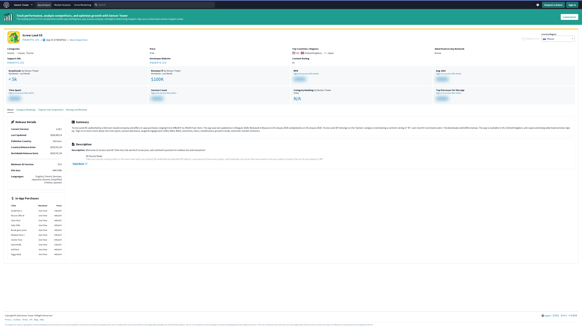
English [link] (548, 315)
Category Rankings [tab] (26, 109)
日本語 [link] (556, 315)
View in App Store (78, 39)
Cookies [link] (17, 319)
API (31, 319)
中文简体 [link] (573, 315)
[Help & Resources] (538, 5)
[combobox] (154, 5)
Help (42, 319)
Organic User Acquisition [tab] (51, 109)
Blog (36, 319)
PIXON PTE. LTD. (30, 39)
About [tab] (10, 109)
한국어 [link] (564, 315)
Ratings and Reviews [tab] (76, 109)
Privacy (8, 319)
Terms (25, 319)
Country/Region (548, 34)
